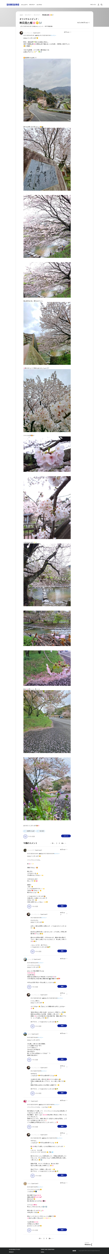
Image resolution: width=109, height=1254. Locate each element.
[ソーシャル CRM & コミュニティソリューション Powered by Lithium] (88, 1244)
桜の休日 (42, 831)
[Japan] (13, 4)
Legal (42, 1252)
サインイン (93, 4)
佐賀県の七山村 (30, 831)
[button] (68, 32)
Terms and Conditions (47, 1249)
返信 (62, 906)
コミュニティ (24, 4)
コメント (66, 836)
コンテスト (39, 4)
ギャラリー (32, 4)
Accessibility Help (14, 1249)
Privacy (11, 1252)
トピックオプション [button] (82, 22)
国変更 (74, 1250)
